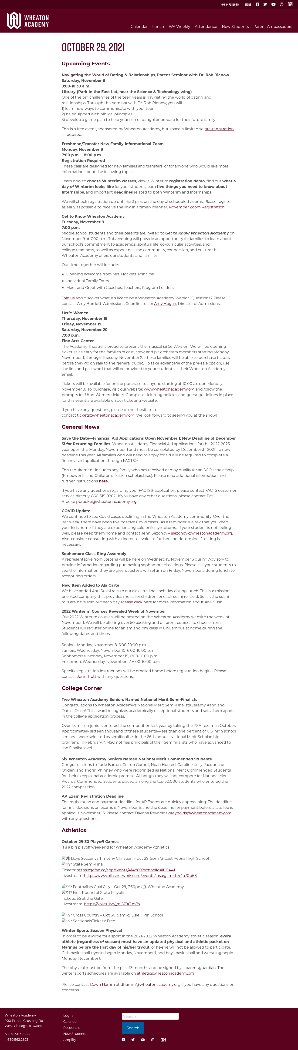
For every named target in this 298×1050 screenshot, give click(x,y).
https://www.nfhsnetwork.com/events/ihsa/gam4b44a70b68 (140, 875)
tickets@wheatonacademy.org (106, 415)
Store (248, 4)
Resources (71, 1027)
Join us (68, 297)
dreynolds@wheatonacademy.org (200, 812)
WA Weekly (179, 26)
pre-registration (219, 128)
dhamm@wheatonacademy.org (150, 984)
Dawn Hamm (102, 984)
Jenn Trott (86, 676)
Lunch (158, 26)
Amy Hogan (165, 303)
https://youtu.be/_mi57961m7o (112, 903)
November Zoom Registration (197, 206)
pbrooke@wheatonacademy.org (106, 501)
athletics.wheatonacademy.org (165, 973)
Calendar (139, 26)
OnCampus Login (230, 4)
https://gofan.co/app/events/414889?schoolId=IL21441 (126, 869)
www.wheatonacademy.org (169, 389)
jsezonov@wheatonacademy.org (201, 533)
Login (68, 1015)
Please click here (136, 601)
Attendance (206, 26)
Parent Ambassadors (273, 26)
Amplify (69, 1039)
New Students (235, 26)
